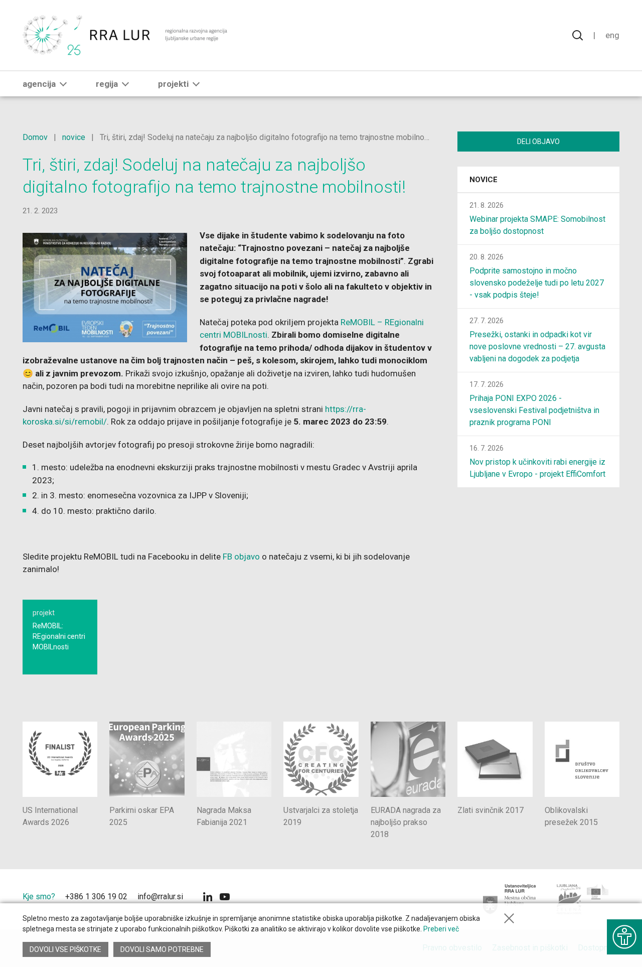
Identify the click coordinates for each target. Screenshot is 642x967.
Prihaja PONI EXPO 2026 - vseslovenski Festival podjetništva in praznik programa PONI (534, 410)
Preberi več (441, 929)
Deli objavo (538, 141)
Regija (107, 84)
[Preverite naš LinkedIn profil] (207, 898)
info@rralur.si (160, 896)
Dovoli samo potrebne (162, 949)
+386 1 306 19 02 (96, 896)
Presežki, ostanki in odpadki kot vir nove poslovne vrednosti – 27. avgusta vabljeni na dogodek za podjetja (537, 346)
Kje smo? (39, 896)
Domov (35, 137)
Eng (612, 35)
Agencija (39, 84)
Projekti (173, 84)
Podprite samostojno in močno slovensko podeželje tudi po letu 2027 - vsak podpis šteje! (536, 283)
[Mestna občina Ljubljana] (510, 899)
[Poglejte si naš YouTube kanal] (225, 898)
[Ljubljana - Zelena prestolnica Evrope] (583, 899)
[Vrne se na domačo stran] (126, 35)
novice (73, 137)
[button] (63, 83)
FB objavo (241, 556)
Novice (483, 179)
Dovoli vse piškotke (65, 949)
